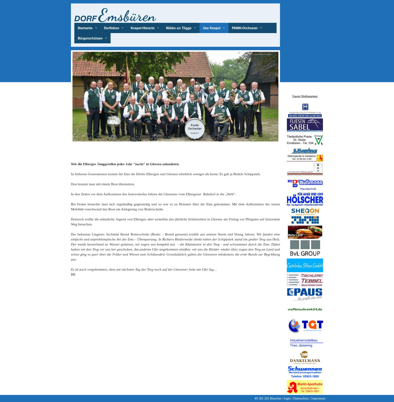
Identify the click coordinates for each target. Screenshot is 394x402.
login (287, 398)
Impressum (318, 398)
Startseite (85, 28)
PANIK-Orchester (245, 28)
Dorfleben (111, 28)
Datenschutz (301, 398)
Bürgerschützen (90, 38)
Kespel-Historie (143, 28)
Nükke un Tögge (179, 28)
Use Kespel (211, 28)
